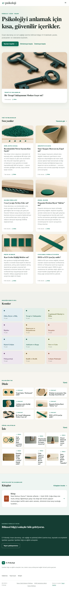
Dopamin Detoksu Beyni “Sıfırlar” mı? (51, 203)
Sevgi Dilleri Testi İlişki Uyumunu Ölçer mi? (19, 441)
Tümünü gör (60, 121)
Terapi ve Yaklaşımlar (12, 92)
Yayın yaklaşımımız (11, 546)
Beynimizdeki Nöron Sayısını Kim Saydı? (17, 149)
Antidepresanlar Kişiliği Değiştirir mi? (23, 405)
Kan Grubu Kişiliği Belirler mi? (16, 257)
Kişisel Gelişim (43, 200)
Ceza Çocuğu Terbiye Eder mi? (16, 202)
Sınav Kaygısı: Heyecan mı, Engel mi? (51, 149)
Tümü (65, 383)
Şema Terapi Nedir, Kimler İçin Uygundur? (63, 458)
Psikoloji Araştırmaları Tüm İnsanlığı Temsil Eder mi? (57, 394)
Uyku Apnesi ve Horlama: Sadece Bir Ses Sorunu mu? (41, 458)
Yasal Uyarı (13, 575)
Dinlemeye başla (26, 44)
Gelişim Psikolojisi (10, 200)
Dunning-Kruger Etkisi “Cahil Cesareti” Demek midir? (19, 458)
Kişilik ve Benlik (9, 254)
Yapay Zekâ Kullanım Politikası (25, 583)
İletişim (20, 575)
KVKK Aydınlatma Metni (40, 583)
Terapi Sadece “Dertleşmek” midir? (24, 394)
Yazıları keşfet (9, 44)
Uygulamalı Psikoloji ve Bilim (48, 254)
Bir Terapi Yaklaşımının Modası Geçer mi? (23, 95)
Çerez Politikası (31, 585)
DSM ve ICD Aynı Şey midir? (49, 257)
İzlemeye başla (40, 44)
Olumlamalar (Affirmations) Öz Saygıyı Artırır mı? (42, 441)
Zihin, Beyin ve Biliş (10, 146)
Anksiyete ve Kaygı (44, 146)
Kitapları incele (59, 486)
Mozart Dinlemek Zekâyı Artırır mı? (63, 441)
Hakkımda (5, 575)
